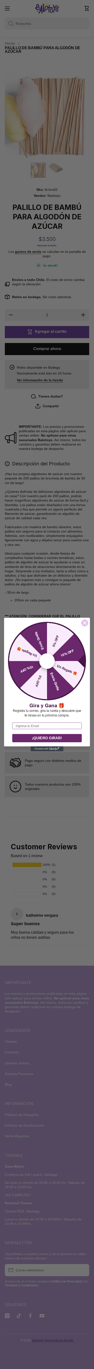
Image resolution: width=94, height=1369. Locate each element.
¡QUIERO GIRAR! (47, 738)
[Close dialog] (84, 623)
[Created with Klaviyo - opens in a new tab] (47, 748)
